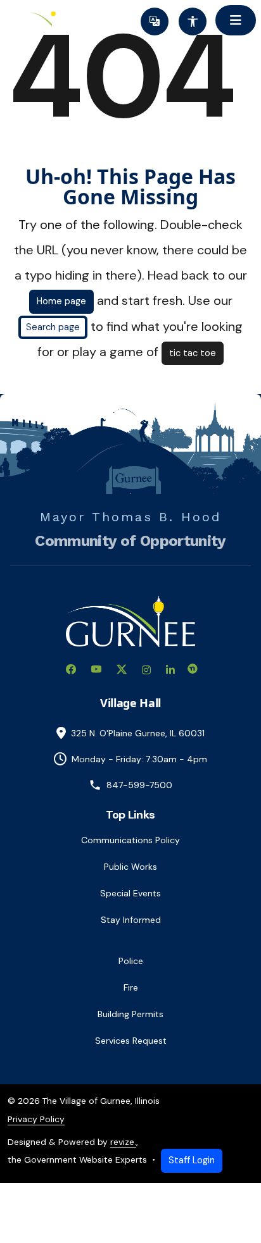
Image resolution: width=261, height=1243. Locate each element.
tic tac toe (192, 353)
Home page (61, 301)
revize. (123, 1141)
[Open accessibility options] (193, 21)
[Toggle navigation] (235, 20)
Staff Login (192, 1160)
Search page (53, 327)
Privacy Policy (36, 1119)
